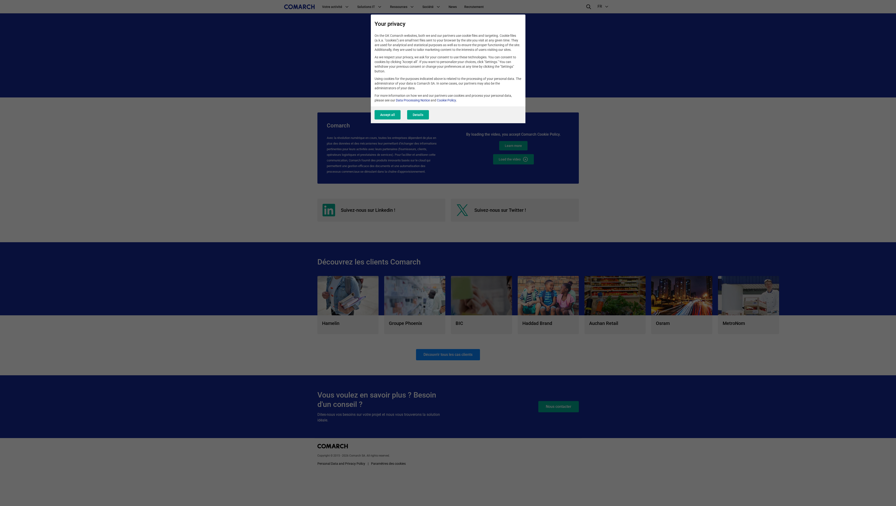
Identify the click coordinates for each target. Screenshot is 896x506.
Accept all (387, 115)
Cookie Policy (446, 100)
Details (418, 115)
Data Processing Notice (413, 100)
